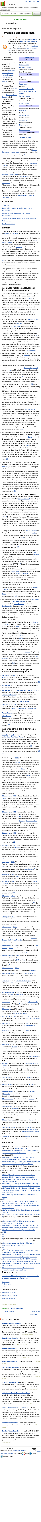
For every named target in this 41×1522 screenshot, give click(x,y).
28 (14, 892)
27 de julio (5, 917)
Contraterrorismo (25, 67)
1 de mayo (5, 1031)
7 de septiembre (7, 1084)
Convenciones (24, 65)
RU (26, 1)
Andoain (26, 355)
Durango (21, 821)
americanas (14, 174)
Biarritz (18, 626)
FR (38, 1)
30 (17, 923)
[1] (4, 1199)
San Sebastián (7, 606)
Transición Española (9, 1361)
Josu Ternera (28, 869)
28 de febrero (6, 716)
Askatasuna (17, 1013)
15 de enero (6, 1016)
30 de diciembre (7, 1120)
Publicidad (23, 1450)
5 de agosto (6, 1002)
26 (3, 858)
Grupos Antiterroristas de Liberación (15, 1408)
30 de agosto (6, 1077)
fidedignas (35, 46)
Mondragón (15, 326)
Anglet (30, 437)
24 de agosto (6, 1009)
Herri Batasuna (19, 604)
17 (21, 635)
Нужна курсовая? (17, 1308)
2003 (27, 445)
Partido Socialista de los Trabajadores (23, 708)
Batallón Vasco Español (10, 1431)
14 (18, 546)
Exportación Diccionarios (7, 1453)
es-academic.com (8, 3)
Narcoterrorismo (24, 96)
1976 (14, 675)
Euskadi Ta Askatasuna (10, 1382)
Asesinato (22, 110)
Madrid (27, 1031)
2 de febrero (6, 704)
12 (6, 516)
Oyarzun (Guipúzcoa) (31, 368)
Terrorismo (29, 58)
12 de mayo (6, 796)
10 (15, 491)
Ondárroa (18, 847)
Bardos (33, 938)
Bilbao (23, 769)
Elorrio (30, 298)
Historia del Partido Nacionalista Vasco (16, 1393)
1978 (12, 409)
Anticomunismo (7, 1284)
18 (13, 663)
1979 (14, 494)
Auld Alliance (9, 1311)
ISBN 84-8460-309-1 (21, 1148)
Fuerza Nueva (24, 176)
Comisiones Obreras (9, 695)
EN (30, 1)
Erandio (36, 554)
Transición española (8, 1298)
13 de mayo (6, 812)
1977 (14, 685)
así (19, 48)
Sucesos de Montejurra (23, 981)
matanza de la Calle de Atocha (27, 690)
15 (20, 563)
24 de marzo (6, 675)
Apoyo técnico (16, 1450)
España (4, 81)
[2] (4, 1234)
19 (39, 682)
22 (39, 751)
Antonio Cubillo (33, 1002)
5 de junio (5, 862)
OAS (3, 866)
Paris (34, 552)
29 (34, 902)
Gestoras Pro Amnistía (32, 1018)
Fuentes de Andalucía (22, 573)
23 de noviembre (7, 1106)
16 (16, 596)
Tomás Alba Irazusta (18, 601)
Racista (21, 93)
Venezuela (6, 1094)
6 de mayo (5, 1044)
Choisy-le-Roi (15, 571)
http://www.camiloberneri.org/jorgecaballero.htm (19, 1230)
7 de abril (5, 735)
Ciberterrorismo (24, 130)
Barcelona (19, 994)
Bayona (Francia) (24, 499)
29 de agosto (6, 927)
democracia (6, 183)
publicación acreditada (28, 41)
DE (34, 1)
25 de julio (5, 1063)
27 (35, 868)
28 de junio (5, 881)
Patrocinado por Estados (27, 91)
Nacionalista (23, 84)
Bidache (4, 940)
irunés (9, 370)
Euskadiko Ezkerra (29, 1026)
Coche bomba (24, 115)
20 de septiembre (8, 992)
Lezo (27, 1016)
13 (22, 537)
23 (3, 753)
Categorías (5, 1282)
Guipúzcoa (14, 233)
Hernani (27, 652)
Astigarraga (35, 599)
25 (14, 842)
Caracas (32, 1092)
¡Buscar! (36, 14)
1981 (14, 1127)
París (11, 948)
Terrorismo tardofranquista (11, 1323)
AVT (36, 335)
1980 (14, 704)
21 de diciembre (7, 968)
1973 (21, 638)
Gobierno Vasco (31, 350)
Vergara (19, 323)
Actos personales (25, 137)
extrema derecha (7, 73)
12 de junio (5, 874)
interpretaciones (11, 23)
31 (14, 942)
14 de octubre (6, 945)
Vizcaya (6, 233)
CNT (17, 960)
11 (3, 516)
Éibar (27, 1023)
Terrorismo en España (9, 1295)
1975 (12, 735)
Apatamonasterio (31, 821)
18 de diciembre (7, 955)
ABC (4, 1232)
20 (9, 724)
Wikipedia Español (20, 19)
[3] (4, 1236)
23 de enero (6, 685)
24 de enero (6, 690)
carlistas (11, 983)
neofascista (6, 75)
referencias (33, 39)
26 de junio (5, 1136)
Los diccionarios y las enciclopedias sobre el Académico (19, 9)
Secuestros (23, 120)
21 (31, 745)
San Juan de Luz (29, 409)
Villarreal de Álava (33, 319)
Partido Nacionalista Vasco (30, 1131)
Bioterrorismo (23, 125)
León (34, 533)
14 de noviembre (7, 1092)
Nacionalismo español (10, 1422)
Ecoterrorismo (24, 103)
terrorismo (11, 70)
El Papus (10, 994)
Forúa (4, 677)
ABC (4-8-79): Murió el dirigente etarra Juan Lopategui (21, 1214)
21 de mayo (6, 833)
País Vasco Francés (17, 737)
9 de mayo (5, 981)
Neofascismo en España (10, 1367)
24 (30, 829)
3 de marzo (6, 1127)
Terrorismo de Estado (26, 89)
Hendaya (19, 247)
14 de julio (5, 896)
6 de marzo (6, 973)
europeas (5, 174)
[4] (4, 1247)
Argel (20, 1004)
